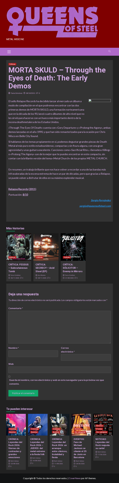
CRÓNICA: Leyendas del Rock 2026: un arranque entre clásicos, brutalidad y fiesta (59, 448)
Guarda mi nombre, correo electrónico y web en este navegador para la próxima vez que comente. (56, 382)
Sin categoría (80, 432)
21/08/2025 (69, 278)
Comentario (15, 308)
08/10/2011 (30, 93)
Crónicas (12, 429)
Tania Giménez (16, 93)
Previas (99, 429)
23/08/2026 (15, 464)
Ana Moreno (41, 275)
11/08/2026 (58, 464)
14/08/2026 (37, 461)
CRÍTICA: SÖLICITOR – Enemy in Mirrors (72, 268)
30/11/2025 (15, 278)
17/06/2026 (102, 455)
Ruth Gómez (15, 461)
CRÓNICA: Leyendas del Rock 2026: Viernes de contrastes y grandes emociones (15, 448)
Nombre (13, 347)
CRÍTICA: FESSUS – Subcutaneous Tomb (18, 268)
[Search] (109, 51)
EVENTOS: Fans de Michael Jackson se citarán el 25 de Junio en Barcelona (80, 448)
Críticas (12, 64)
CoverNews (75, 478)
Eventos (12, 432)
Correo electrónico (68, 349)
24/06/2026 (80, 464)
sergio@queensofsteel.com (95, 205)
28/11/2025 (42, 278)
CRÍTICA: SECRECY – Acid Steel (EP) (45, 268)
